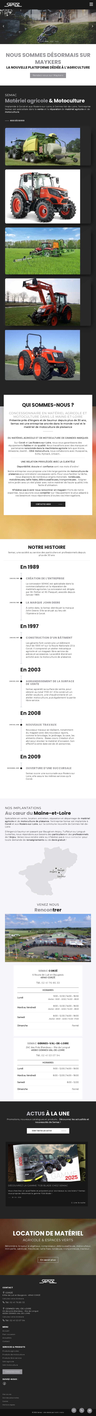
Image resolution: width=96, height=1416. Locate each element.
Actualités (7, 1338)
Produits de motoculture (13, 1354)
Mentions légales (8, 1405)
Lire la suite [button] (79, 1203)
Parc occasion (8, 1334)
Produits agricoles (10, 1351)
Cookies (5, 1401)
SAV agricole (8, 1361)
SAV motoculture (10, 1365)
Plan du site (6, 1394)
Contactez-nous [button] (12, 1372)
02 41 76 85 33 (17, 1302)
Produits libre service (12, 1358)
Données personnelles (10, 1398)
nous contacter (73, 837)
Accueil (5, 1331)
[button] (48, 1259)
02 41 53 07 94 (17, 1320)
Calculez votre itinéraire (13, 1299)
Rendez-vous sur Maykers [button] (48, 75)
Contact (6, 1341)
